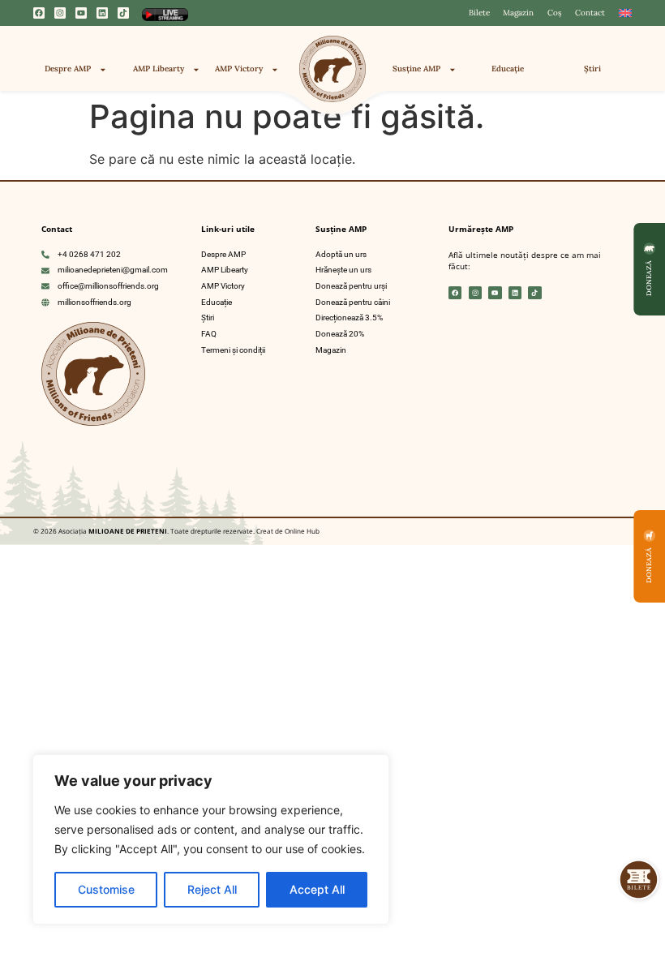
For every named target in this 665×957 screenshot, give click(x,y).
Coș (554, 12)
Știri (592, 68)
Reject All (212, 889)
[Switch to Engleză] (625, 13)
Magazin (518, 12)
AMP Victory (239, 68)
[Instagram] (60, 13)
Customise (106, 889)
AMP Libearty (158, 68)
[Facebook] (39, 13)
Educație (507, 68)
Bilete (479, 12)
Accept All (317, 889)
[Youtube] (81, 13)
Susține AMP (416, 68)
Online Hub (301, 530)
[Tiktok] (123, 13)
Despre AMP (68, 68)
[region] (210, 839)
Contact (590, 12)
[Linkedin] (102, 13)
